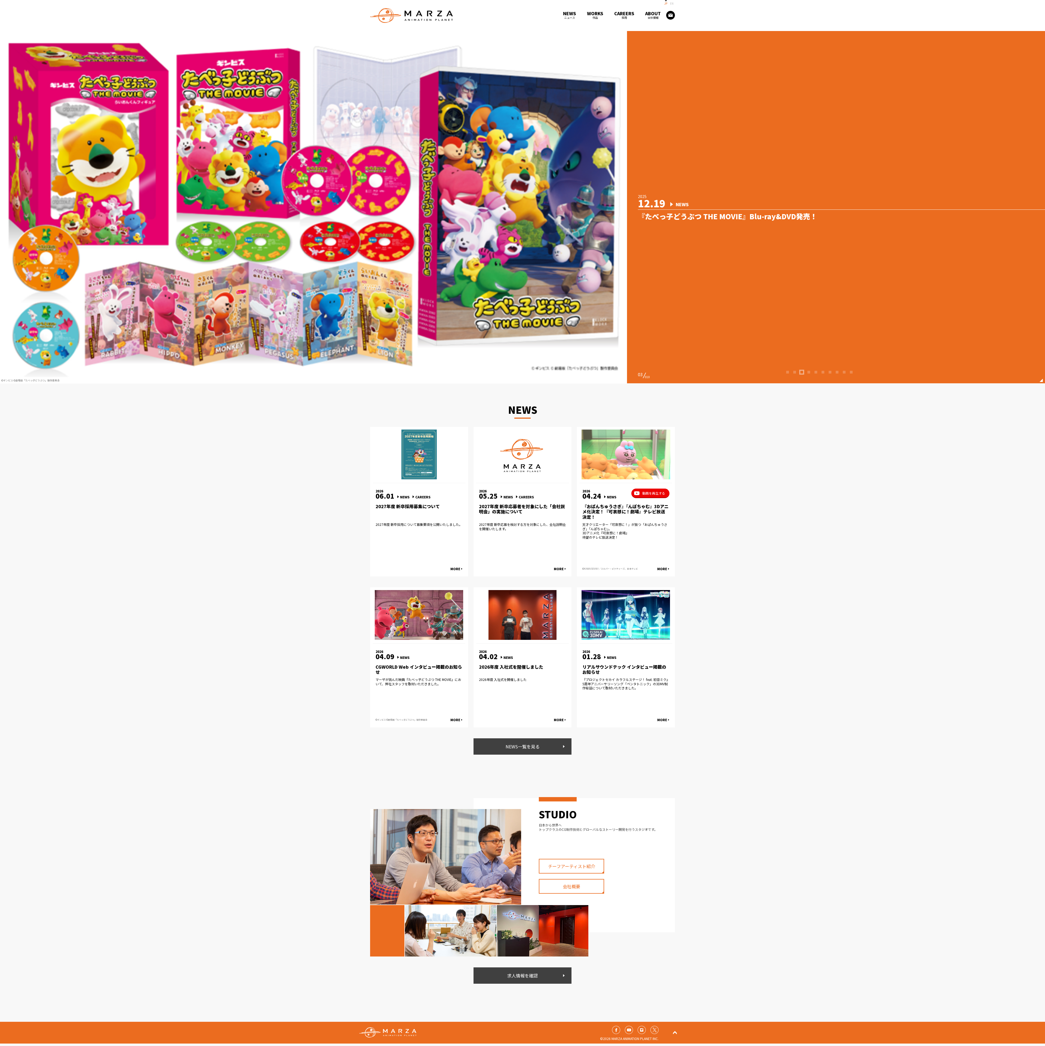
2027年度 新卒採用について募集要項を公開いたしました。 (419, 524)
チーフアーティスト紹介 (571, 866)
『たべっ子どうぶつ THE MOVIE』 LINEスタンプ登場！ (727, 216)
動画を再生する (653, 493)
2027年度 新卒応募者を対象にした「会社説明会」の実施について (522, 509)
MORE (455, 568)
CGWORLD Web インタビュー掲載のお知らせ (419, 669)
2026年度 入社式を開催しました (511, 666)
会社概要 (571, 886)
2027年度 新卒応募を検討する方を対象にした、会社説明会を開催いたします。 (522, 526)
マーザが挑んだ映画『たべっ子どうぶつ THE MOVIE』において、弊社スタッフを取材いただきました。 (418, 681)
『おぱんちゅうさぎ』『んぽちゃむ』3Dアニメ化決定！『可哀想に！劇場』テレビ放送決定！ (625, 512)
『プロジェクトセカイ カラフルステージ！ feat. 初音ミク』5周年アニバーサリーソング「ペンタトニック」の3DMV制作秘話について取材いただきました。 (625, 683)
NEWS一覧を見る (523, 746)
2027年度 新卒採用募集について (408, 506)
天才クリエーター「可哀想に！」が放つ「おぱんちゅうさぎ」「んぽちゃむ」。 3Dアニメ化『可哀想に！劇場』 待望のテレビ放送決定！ (624, 530)
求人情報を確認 (522, 975)
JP (665, 3)
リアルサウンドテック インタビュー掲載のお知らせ (624, 669)
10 (851, 378)
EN (672, 3)
